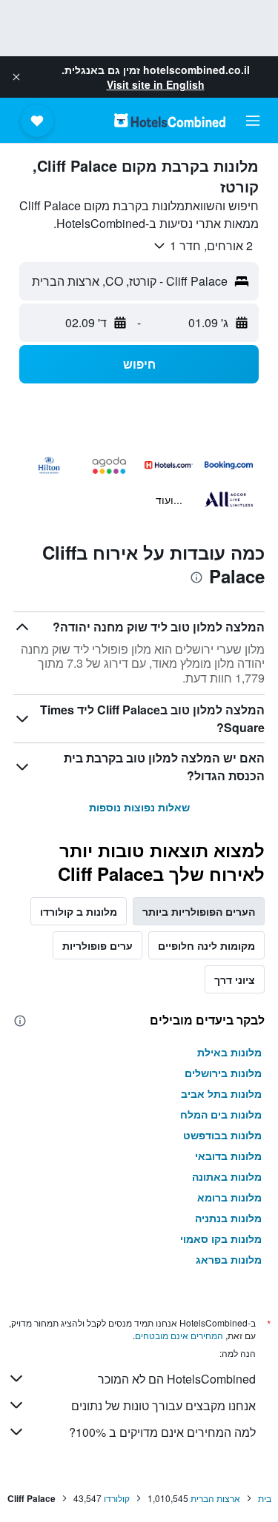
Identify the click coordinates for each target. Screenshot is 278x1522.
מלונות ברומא (229, 1197)
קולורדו (117, 1498)
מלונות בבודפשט (222, 1134)
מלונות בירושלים (223, 1072)
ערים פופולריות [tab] (97, 945)
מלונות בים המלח (221, 1114)
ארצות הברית (215, 1498)
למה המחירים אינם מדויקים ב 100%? (162, 1432)
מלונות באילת (229, 1052)
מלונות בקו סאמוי (221, 1238)
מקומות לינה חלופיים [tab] (206, 945)
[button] (16, 77)
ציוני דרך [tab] (234, 979)
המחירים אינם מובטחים (179, 1335)
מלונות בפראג (229, 1259)
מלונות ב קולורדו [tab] (78, 911)
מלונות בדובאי (228, 1155)
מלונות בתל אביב (221, 1093)
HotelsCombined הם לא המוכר (177, 1378)
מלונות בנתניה (228, 1217)
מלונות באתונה (227, 1176)
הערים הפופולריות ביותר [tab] (198, 911)
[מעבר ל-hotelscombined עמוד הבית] (170, 120)
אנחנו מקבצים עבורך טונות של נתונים (163, 1405)
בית (264, 1498)
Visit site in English (156, 84)
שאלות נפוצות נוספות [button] (139, 806)
